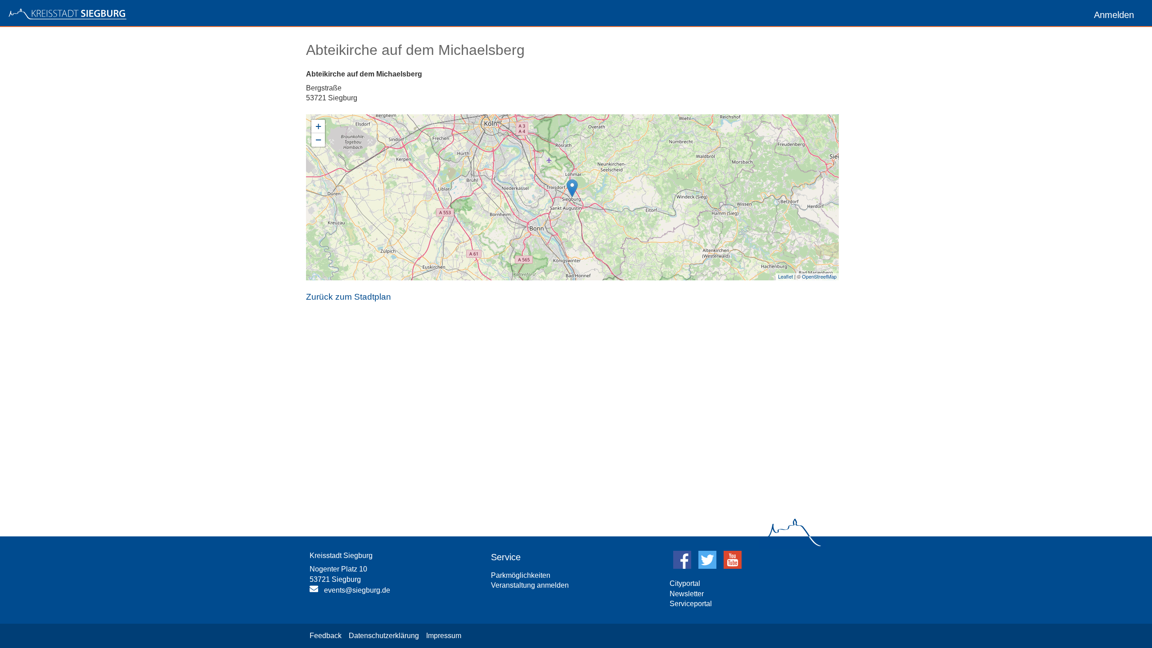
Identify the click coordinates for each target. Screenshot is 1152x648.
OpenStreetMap (819, 276)
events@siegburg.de (357, 590)
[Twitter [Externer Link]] (707, 566)
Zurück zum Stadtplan (348, 297)
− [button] (318, 139)
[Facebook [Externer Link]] (682, 566)
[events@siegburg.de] (315, 590)
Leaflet (785, 276)
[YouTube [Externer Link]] (733, 566)
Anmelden (1114, 15)
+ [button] (318, 126)
